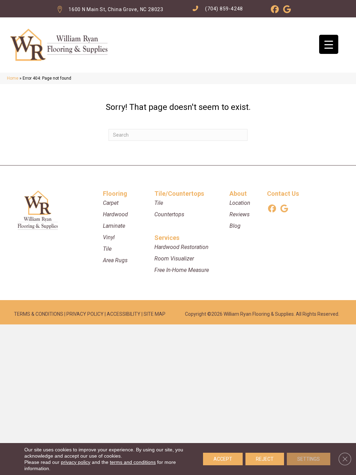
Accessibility (123, 314)
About (238, 193)
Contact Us (283, 193)
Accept (222, 459)
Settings (308, 459)
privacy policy (75, 462)
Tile (107, 248)
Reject (265, 459)
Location (239, 203)
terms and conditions (133, 462)
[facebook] (275, 10)
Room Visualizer (174, 258)
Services (166, 237)
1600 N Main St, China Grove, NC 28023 (115, 9)
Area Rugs (115, 260)
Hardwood (115, 214)
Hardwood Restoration (181, 247)
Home (12, 78)
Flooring (115, 193)
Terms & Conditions (38, 314)
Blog (235, 226)
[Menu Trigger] (328, 44)
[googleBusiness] (287, 10)
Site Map (154, 314)
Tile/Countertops (179, 193)
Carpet (111, 203)
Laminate (114, 226)
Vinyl (109, 237)
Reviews (239, 214)
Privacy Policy (85, 314)
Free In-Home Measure (181, 270)
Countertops (169, 214)
